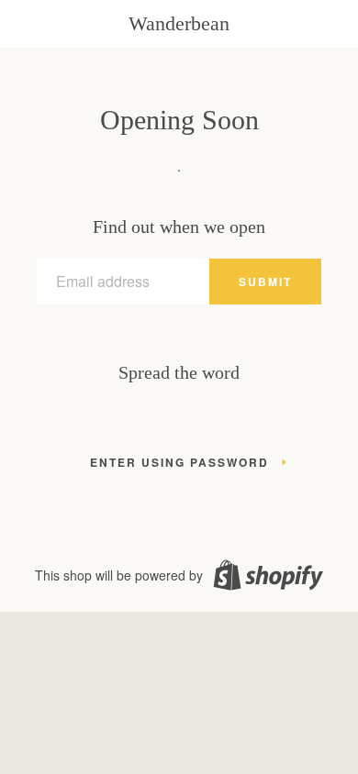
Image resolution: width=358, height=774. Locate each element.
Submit (265, 281)
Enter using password (179, 462)
